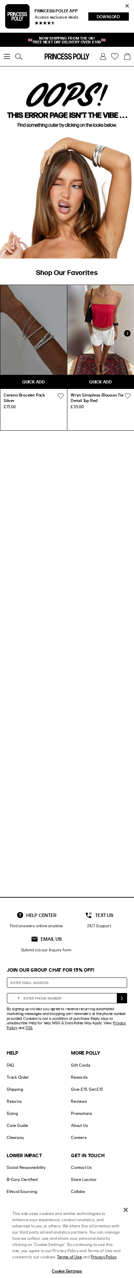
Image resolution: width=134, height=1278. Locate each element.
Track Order (18, 1077)
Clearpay (15, 1137)
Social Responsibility (26, 1167)
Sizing (12, 1113)
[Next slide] (127, 333)
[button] (127, 56)
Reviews (79, 1101)
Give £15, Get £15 (87, 1089)
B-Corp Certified (22, 1179)
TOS (29, 1027)
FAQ (10, 1065)
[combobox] (14, 998)
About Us (79, 1125)
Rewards (79, 1077)
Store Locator (84, 1179)
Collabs (78, 1191)
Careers (79, 1137)
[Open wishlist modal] (60, 396)
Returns (14, 1101)
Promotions (81, 1113)
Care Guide (17, 1125)
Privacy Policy (104, 1256)
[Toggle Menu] (7, 56)
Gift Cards (81, 1065)
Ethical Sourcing (22, 1191)
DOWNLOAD (113, 17)
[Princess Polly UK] (67, 56)
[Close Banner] (127, 6)
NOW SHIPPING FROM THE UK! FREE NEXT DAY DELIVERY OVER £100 (67, 40)
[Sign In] (103, 56)
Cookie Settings (67, 1270)
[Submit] (122, 998)
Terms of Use (69, 1256)
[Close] (125, 1209)
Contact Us (81, 1167)
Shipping (15, 1089)
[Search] (18, 56)
